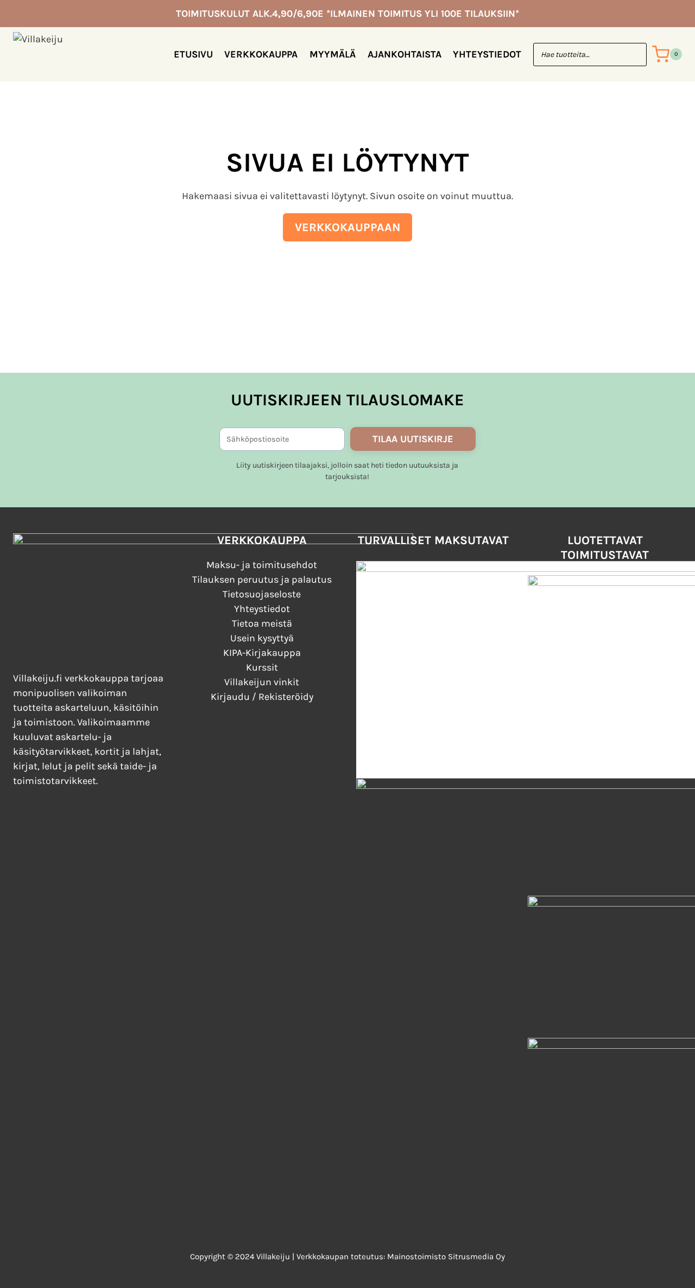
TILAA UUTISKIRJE (412, 439)
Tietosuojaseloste (262, 594)
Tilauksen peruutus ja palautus (262, 579)
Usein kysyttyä (262, 638)
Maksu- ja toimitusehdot (261, 565)
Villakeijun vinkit (261, 682)
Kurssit (262, 667)
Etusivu (193, 54)
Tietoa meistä (262, 623)
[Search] (633, 54)
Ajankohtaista (404, 54)
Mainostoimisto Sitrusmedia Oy (446, 1256)
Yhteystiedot (487, 54)
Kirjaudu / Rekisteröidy (262, 697)
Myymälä (332, 54)
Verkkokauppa (261, 54)
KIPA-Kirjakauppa (262, 653)
